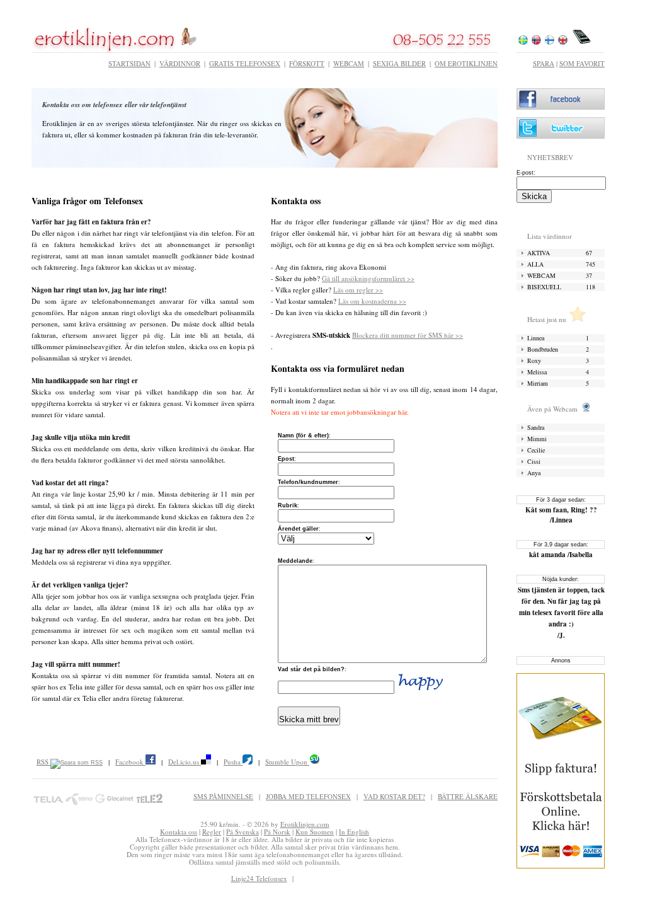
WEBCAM (348, 63)
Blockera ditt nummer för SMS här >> (407, 335)
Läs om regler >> (358, 289)
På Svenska (242, 831)
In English (354, 831)
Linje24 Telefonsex (259, 878)
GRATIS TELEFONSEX (244, 63)
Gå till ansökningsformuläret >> (368, 278)
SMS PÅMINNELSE (223, 796)
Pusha (233, 761)
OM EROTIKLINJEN (466, 63)
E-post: (526, 173)
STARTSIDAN (129, 63)
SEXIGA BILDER (399, 63)
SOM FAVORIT (582, 63)
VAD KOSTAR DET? (394, 796)
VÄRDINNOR (179, 63)
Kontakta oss (178, 831)
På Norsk (277, 831)
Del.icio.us (184, 761)
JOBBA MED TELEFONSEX (308, 796)
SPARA (543, 63)
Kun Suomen (314, 831)
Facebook (130, 761)
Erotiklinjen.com (304, 824)
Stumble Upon (287, 761)
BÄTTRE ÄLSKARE (468, 796)
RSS (43, 761)
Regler (211, 831)
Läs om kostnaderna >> (372, 301)
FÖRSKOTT (306, 63)
